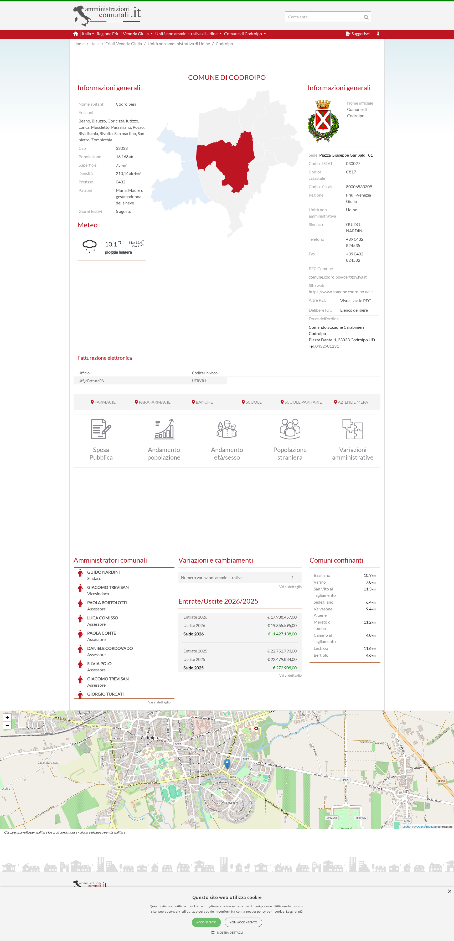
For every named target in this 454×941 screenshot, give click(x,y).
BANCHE (204, 401)
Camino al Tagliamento (325, 638)
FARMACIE (105, 401)
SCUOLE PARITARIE (303, 401)
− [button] (7, 725)
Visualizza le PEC (355, 300)
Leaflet (407, 826)
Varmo (320, 581)
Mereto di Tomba (323, 625)
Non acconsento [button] (243, 922)
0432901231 (327, 345)
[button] (227, 932)
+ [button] (7, 717)
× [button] (449, 891)
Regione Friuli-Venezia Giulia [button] (123, 33)
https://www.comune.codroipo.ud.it (341, 291)
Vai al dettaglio (159, 702)
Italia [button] (86, 33)
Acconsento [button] (206, 922)
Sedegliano (323, 601)
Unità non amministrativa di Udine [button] (186, 33)
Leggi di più (294, 911)
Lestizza (321, 648)
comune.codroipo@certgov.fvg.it (338, 276)
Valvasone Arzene (323, 612)
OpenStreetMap (426, 826)
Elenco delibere (354, 309)
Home (79, 43)
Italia (95, 43)
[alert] (227, 914)
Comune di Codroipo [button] (243, 33)
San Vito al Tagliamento (325, 592)
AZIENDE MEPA (353, 401)
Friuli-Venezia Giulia (123, 43)
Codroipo (224, 43)
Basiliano (322, 575)
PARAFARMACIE (155, 401)
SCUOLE (254, 401)
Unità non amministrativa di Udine (179, 43)
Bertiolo (321, 654)
